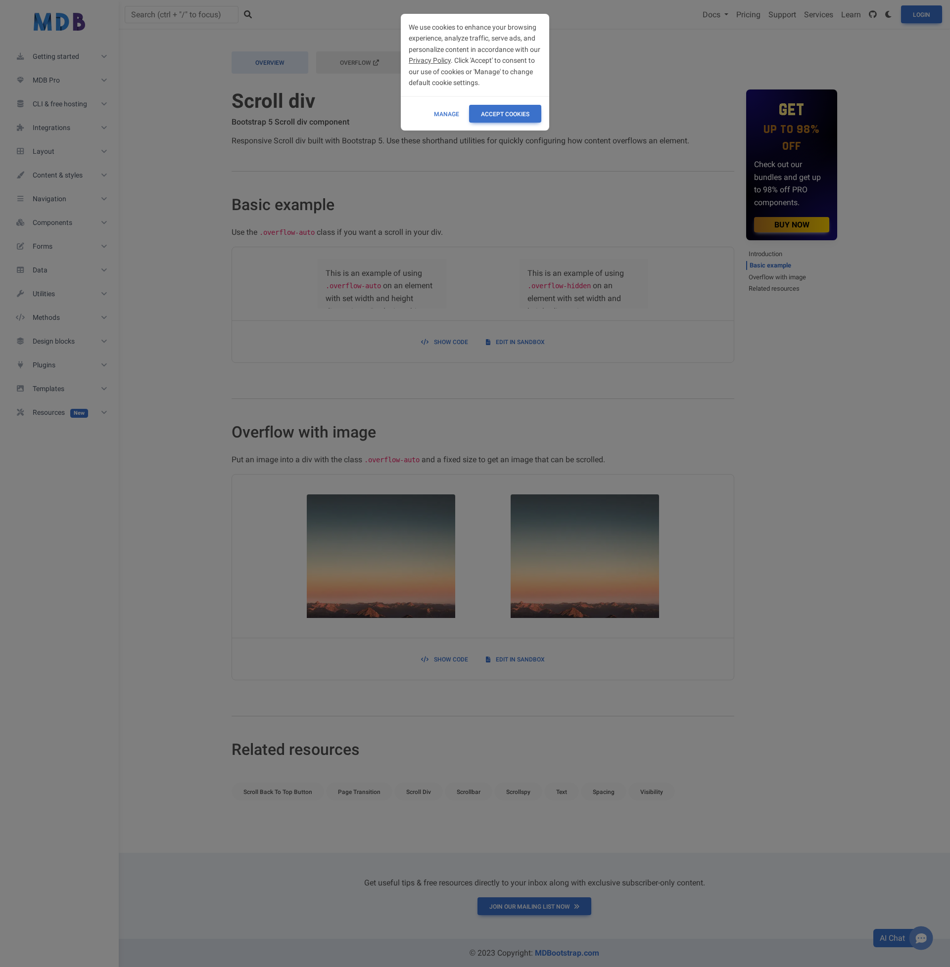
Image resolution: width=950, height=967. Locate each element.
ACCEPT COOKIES (505, 114)
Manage (446, 114)
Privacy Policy (430, 60)
